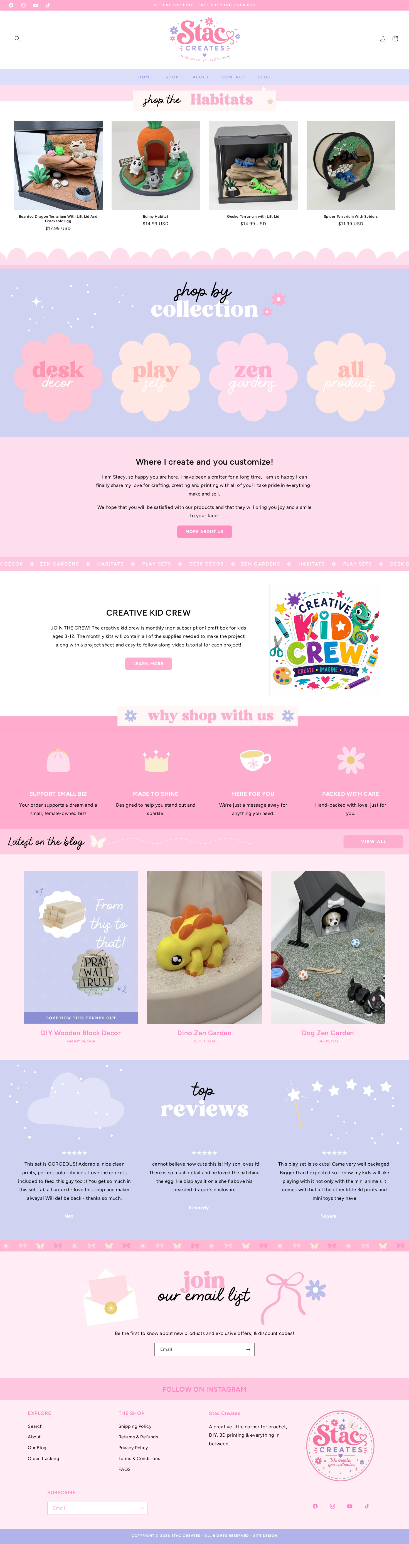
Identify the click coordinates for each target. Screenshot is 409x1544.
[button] (17, 39)
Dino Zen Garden (204, 1033)
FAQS (125, 1469)
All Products (347, 429)
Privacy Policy (133, 1447)
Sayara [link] (329, 1216)
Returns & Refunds (138, 1436)
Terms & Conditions (139, 1458)
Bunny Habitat (156, 216)
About (34, 1436)
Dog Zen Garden (328, 1033)
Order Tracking (43, 1458)
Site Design (265, 1536)
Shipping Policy (135, 1426)
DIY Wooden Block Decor (81, 1033)
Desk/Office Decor (55, 429)
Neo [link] (69, 1216)
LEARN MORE (149, 663)
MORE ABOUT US (205, 531)
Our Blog (37, 1447)
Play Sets (153, 429)
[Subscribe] (248, 1349)
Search (35, 1426)
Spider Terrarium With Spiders (351, 216)
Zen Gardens (250, 429)
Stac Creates (186, 1536)
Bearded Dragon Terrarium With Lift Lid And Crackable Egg (58, 218)
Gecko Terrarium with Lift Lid (253, 216)
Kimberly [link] (199, 1207)
